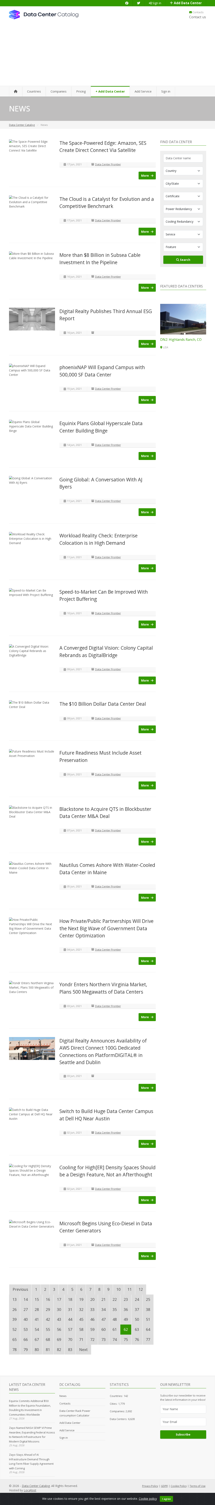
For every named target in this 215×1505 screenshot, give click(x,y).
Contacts (198, 12)
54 (37, 1329)
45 (81, 1319)
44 (70, 1319)
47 (103, 1319)
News (63, 1396)
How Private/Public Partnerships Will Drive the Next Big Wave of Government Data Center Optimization (106, 928)
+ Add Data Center (110, 91)
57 (70, 1329)
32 (81, 1309)
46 (92, 1319)
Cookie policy (148, 1499)
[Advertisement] (107, 54)
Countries (34, 91)
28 (37, 1309)
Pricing (81, 91)
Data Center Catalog (36, 1486)
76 (137, 1339)
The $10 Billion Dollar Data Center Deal (102, 703)
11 (129, 1289)
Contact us (197, 17)
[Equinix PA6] (183, 319)
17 (59, 1299)
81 (48, 1349)
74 (115, 1339)
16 (48, 1299)
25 (148, 1299)
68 (48, 1339)
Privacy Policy (150, 1486)
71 (81, 1339)
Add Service (143, 91)
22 (115, 1299)
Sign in (156, 3)
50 (137, 1319)
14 (26, 1299)
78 (14, 1349)
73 (103, 1339)
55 (48, 1329)
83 (70, 1349)
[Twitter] (138, 3)
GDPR (164, 1486)
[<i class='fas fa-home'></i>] (15, 92)
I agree (166, 1498)
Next (83, 1349)
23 (126, 1299)
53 (26, 1329)
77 (148, 1339)
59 (92, 1329)
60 (103, 1329)
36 (126, 1309)
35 (115, 1309)
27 (26, 1309)
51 (148, 1319)
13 (14, 1299)
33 (92, 1309)
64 (148, 1329)
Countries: (116, 1396)
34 (103, 1309)
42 (48, 1319)
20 (92, 1299)
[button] (181, 333)
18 (70, 1299)
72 (92, 1339)
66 (26, 1339)
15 (37, 1299)
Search (184, 260)
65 (14, 1339)
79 (26, 1349)
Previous (20, 1289)
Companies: (118, 1411)
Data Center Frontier (108, 164)
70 (70, 1339)
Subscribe (183, 1434)
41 (37, 1319)
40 (26, 1319)
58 (81, 1329)
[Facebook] (126, 3)
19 (81, 1299)
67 (37, 1339)
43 (59, 1319)
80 (37, 1349)
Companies (59, 91)
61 (115, 1329)
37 (137, 1309)
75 (126, 1339)
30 (59, 1309)
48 (115, 1319)
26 (14, 1309)
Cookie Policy (179, 1486)
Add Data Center (187, 3)
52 (14, 1329)
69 (59, 1339)
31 (70, 1309)
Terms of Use (198, 1486)
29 (48, 1309)
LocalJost (30, 1490)
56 (59, 1329)
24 (137, 1299)
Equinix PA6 (169, 339)
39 (14, 1319)
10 (118, 1289)
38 (148, 1309)
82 (59, 1349)
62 (126, 1329)
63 (137, 1329)
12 (141, 1289)
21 (103, 1299)
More (145, 176)
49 (126, 1319)
